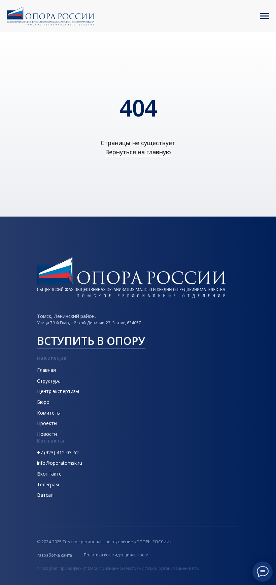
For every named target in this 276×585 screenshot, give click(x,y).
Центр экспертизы (58, 391)
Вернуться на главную (138, 152)
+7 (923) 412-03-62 (58, 452)
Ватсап (45, 495)
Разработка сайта (54, 555)
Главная (46, 370)
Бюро (43, 402)
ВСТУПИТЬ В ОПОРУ (91, 340)
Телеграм (48, 484)
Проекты (47, 423)
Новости (47, 434)
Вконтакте (49, 473)
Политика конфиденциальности (116, 555)
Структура (49, 381)
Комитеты (49, 413)
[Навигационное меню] (264, 16)
